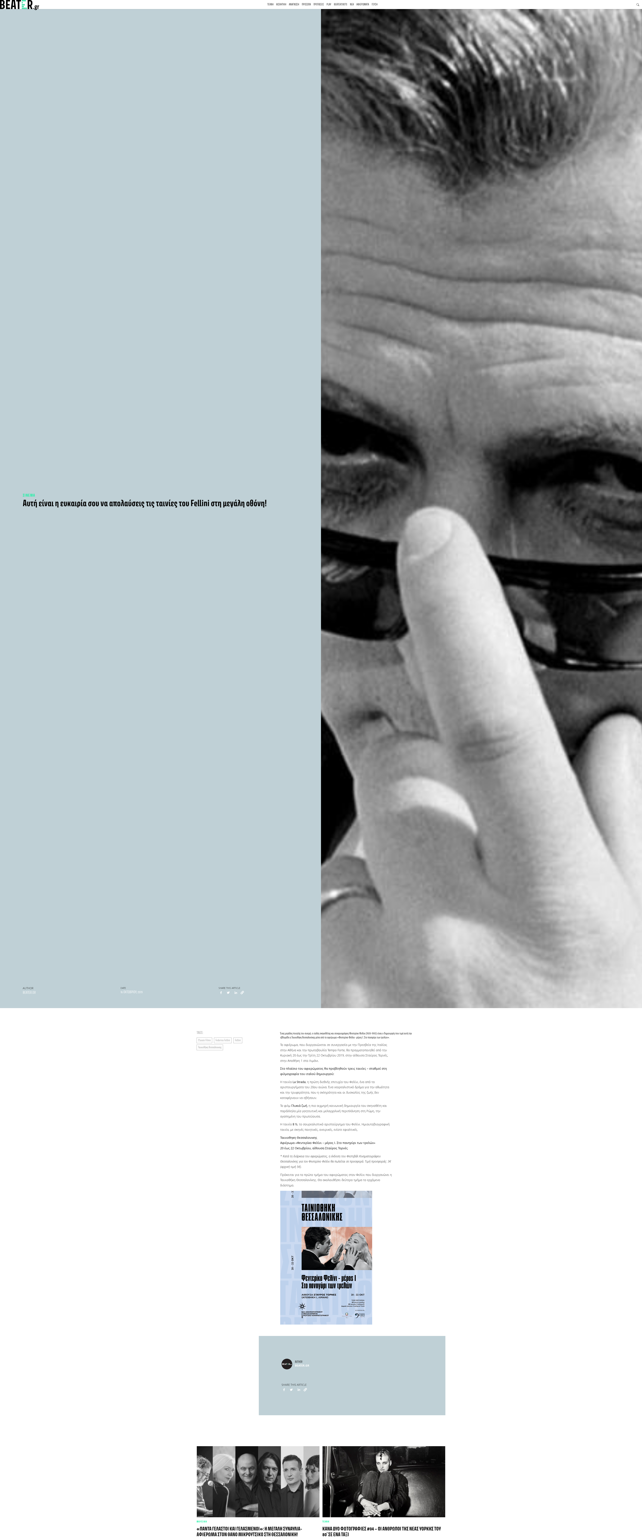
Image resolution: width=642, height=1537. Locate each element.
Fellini (238, 1040)
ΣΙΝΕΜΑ (29, 495)
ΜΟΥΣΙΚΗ (202, 1521)
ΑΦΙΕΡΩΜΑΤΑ (362, 4)
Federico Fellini (223, 1040)
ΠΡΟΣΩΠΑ (306, 4)
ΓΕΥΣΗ (375, 4)
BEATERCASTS (340, 4)
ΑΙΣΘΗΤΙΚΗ (281, 4)
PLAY (329, 4)
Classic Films (204, 1040)
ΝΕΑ (352, 4)
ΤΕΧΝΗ (270, 4)
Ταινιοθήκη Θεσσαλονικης (210, 1047)
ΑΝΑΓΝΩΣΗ (294, 4)
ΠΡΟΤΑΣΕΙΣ (318, 4)
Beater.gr (29, 993)
